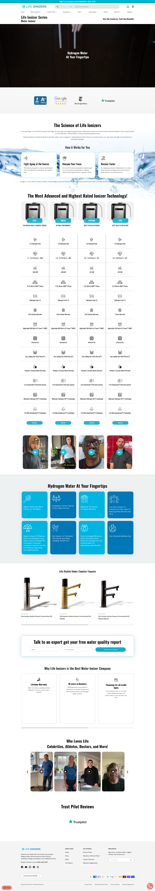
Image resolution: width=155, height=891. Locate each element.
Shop (67, 856)
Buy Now (34, 423)
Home (22, 12)
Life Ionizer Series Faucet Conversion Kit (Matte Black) (113, 617)
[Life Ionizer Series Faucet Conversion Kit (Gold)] (77, 594)
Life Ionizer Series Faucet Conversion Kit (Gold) (75, 617)
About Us (117, 12)
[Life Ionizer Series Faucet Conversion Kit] (39, 594)
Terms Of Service (88, 859)
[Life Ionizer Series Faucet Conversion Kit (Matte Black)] (116, 594)
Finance (106, 12)
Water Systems (35, 12)
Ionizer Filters (51, 12)
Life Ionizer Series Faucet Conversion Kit (36, 616)
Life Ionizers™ (29, 884)
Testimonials (92, 12)
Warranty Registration (90, 863)
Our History (69, 863)
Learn (79, 12)
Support (129, 12)
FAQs (67, 859)
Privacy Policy (87, 852)
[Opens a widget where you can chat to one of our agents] (7, 888)
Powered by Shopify (38, 884)
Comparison (66, 12)
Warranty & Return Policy (91, 856)
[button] (133, 7)
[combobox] (86, 7)
